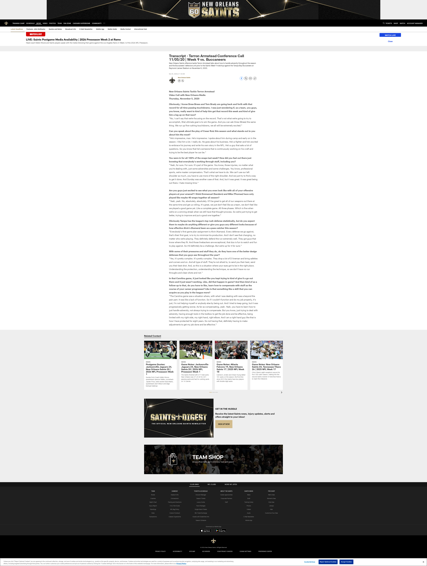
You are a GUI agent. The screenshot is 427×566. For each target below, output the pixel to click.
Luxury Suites (201, 502)
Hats (271, 509)
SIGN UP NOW (224, 424)
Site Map (192, 551)
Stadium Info (175, 495)
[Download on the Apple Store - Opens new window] (205, 531)
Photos (249, 506)
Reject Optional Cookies (328, 562)
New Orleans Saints (184, 77)
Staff (226, 502)
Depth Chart (153, 502)
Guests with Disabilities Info (201, 516)
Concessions (175, 498)
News (248, 495)
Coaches (153, 498)
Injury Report (153, 506)
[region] (213, 562)
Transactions (153, 516)
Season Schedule (201, 520)
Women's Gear (271, 498)
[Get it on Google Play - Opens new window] (221, 531)
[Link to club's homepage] (6, 23)
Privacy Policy (160, 551)
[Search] (384, 23)
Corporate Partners (226, 498)
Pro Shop (271, 491)
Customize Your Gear (271, 513)
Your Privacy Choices (225, 551)
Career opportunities (226, 495)
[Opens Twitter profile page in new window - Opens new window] (182, 80)
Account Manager (201, 495)
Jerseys (271, 506)
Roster (153, 495)
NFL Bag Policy (174, 509)
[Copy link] (255, 78)
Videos (249, 509)
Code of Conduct (175, 513)
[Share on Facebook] (241, 80)
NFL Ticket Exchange (201, 513)
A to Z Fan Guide (175, 506)
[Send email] (250, 80)
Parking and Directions (174, 502)
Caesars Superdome (175, 516)
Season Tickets (200, 498)
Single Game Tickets (201, 509)
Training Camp (248, 502)
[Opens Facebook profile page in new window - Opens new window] (179, 80)
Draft (248, 498)
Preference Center (265, 551)
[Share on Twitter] (246, 80)
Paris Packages (200, 506)
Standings (153, 509)
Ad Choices (206, 551)
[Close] (390, 41)
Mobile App (248, 520)
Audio (249, 513)
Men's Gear (271, 495)
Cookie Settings (245, 551)
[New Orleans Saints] (213, 541)
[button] (210, 392)
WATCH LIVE (390, 35)
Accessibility (177, 551)
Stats (153, 513)
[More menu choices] (104, 23)
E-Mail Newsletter (249, 516)
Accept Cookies (346, 562)
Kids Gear (271, 502)
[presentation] (282, 393)
